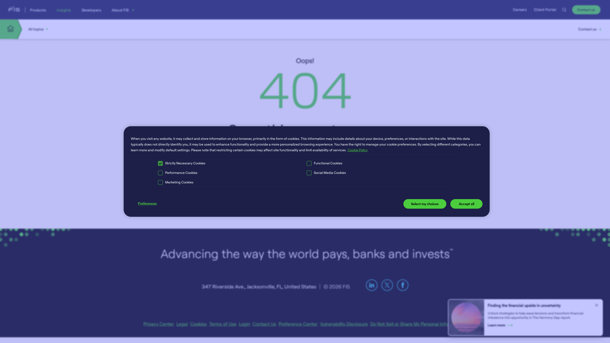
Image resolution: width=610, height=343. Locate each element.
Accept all (466, 204)
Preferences (147, 203)
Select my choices (425, 204)
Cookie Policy (358, 150)
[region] (307, 171)
